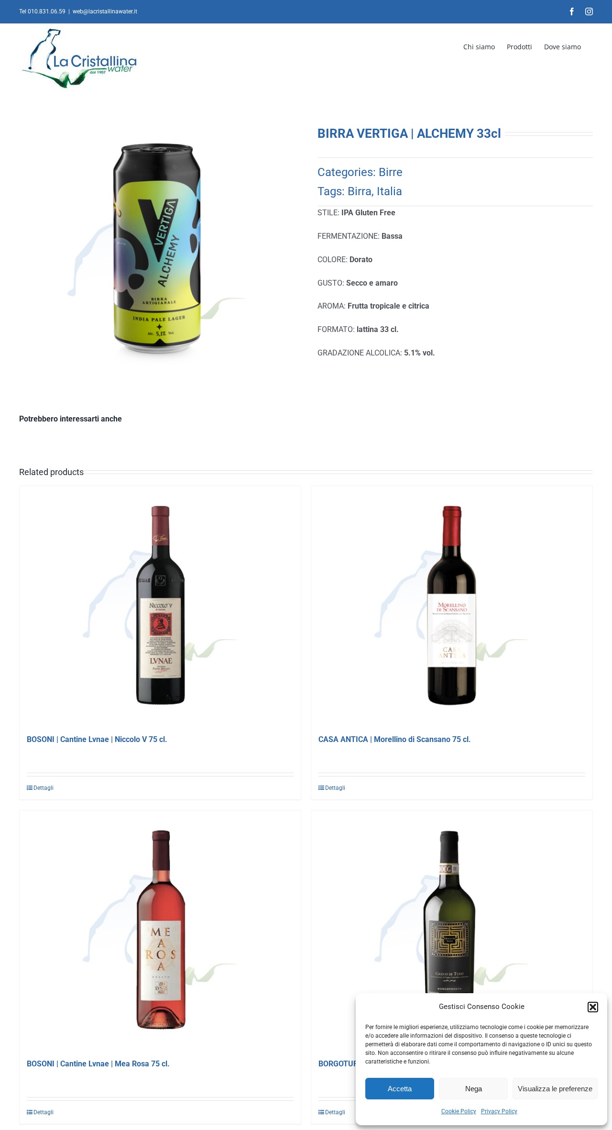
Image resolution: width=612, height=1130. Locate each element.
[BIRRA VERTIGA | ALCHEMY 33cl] (157, 259)
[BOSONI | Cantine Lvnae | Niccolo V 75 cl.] (160, 605)
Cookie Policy (458, 1111)
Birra (360, 191)
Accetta (400, 1089)
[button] (593, 1007)
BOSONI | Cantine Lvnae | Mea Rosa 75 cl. (98, 1063)
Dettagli (43, 788)
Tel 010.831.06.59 (42, 11)
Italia (389, 191)
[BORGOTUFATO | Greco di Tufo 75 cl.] (451, 930)
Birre (391, 172)
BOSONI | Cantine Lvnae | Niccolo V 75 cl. (97, 739)
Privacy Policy (499, 1111)
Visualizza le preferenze (555, 1089)
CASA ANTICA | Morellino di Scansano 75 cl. (394, 739)
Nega (473, 1089)
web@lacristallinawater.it (105, 11)
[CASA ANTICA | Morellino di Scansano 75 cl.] (451, 605)
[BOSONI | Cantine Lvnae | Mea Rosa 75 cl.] (160, 930)
